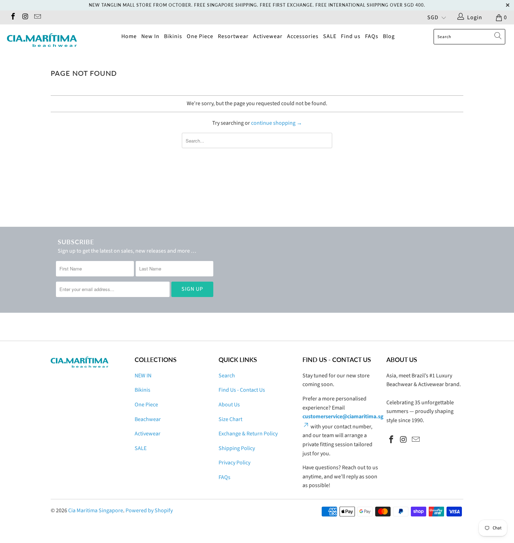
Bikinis (173, 36)
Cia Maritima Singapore (95, 510)
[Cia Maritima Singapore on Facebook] (12, 17)
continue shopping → (276, 123)
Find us (350, 36)
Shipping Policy (237, 448)
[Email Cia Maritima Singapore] (37, 17)
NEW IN (143, 375)
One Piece (200, 36)
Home (129, 36)
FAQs (371, 36)
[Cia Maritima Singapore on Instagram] (25, 17)
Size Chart (230, 419)
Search (227, 375)
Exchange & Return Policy (248, 433)
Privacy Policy (234, 462)
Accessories (303, 36)
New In (150, 36)
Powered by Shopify (149, 510)
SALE (329, 36)
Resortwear (233, 36)
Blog (389, 36)
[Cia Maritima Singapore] (44, 40)
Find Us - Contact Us (242, 390)
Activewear (268, 36)
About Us (229, 404)
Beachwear (148, 419)
